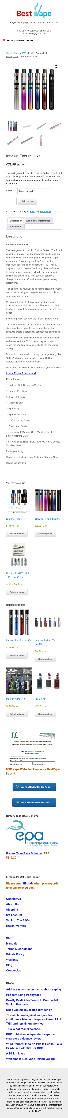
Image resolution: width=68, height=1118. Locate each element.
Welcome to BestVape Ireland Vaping (30, 1059)
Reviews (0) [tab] (16, 226)
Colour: (10, 190)
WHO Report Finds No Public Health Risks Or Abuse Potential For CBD (34, 1046)
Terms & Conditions (19, 949)
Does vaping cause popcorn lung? (29, 1010)
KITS (23, 53)
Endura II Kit (45, 211)
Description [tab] (16, 220)
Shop (16, 53)
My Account (14, 915)
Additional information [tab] (38, 220)
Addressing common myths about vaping (33, 989)
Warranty (12, 960)
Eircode (28, 883)
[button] (56, 67)
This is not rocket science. (23, 1029)
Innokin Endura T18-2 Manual (21, 373)
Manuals (11, 943)
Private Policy (15, 954)
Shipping (12, 909)
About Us (12, 904)
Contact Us (13, 899)
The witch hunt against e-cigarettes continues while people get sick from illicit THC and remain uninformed (33, 1019)
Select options (17, 533)
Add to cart (28, 201)
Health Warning (16, 926)
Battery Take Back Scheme (24, 853)
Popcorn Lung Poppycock (23, 995)
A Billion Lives (15, 1053)
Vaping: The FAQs (18, 920)
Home (9, 53)
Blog (9, 965)
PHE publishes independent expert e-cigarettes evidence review (30, 1036)
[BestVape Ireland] (34, 10)
